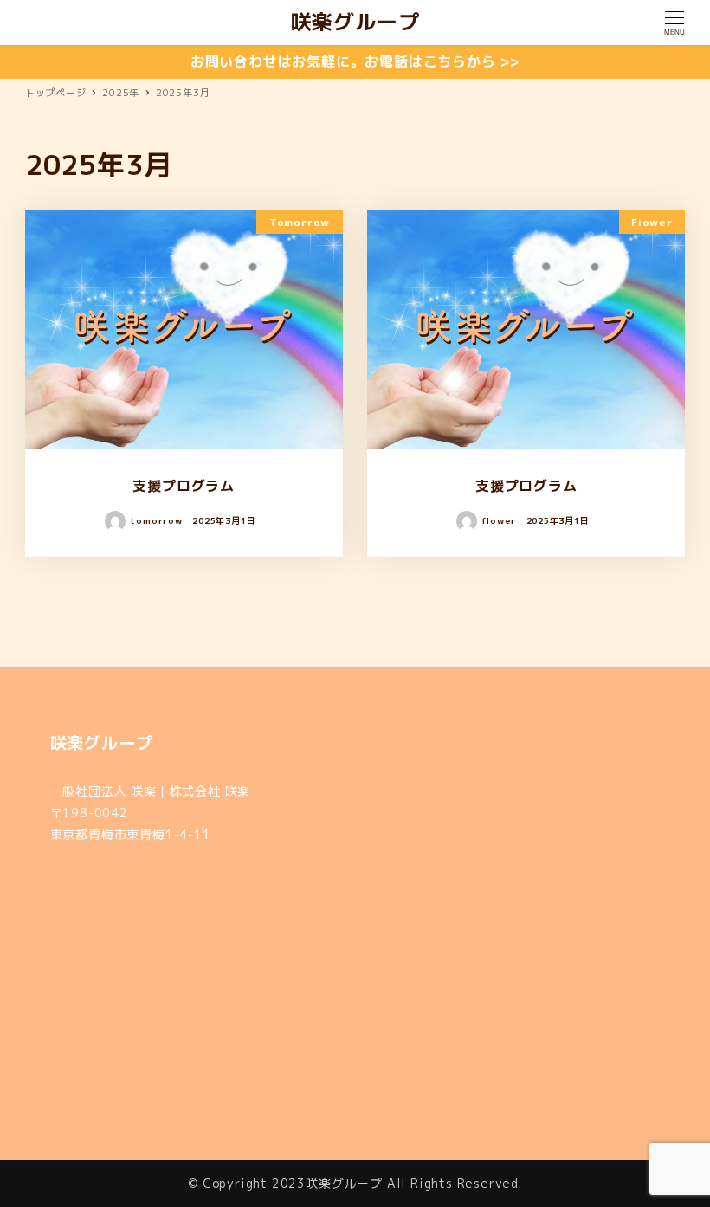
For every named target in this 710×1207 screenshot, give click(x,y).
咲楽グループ (355, 21)
